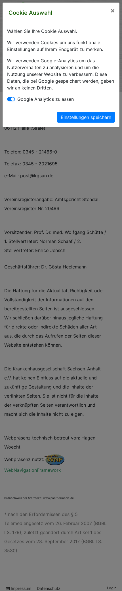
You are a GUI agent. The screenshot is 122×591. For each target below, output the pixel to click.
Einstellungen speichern (86, 117)
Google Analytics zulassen (45, 99)
